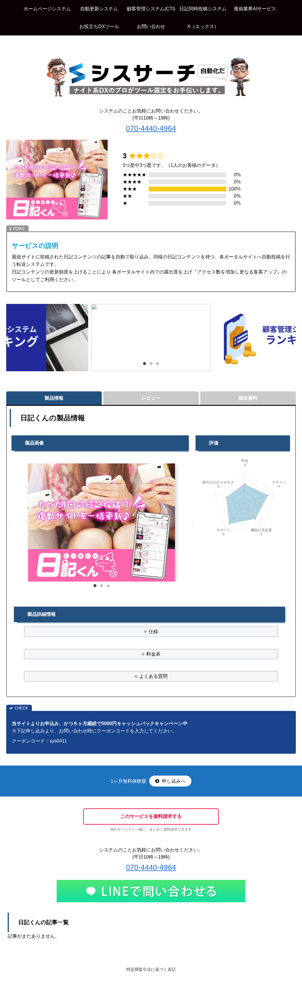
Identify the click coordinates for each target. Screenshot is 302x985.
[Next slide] (295, 337)
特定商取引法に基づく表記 (151, 969)
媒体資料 (248, 397)
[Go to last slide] (6, 337)
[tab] (144, 363)
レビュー (151, 397)
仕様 (153, 631)
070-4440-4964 (151, 128)
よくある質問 (153, 676)
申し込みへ (173, 781)
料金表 (153, 654)
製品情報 (54, 397)
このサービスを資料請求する (151, 816)
